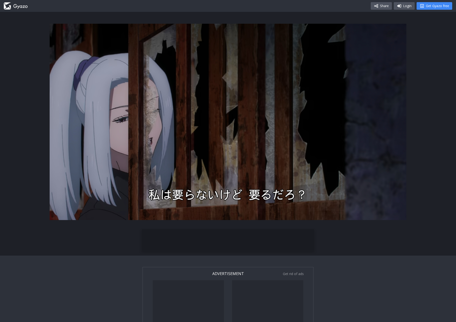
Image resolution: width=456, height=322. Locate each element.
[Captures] (16, 6)
